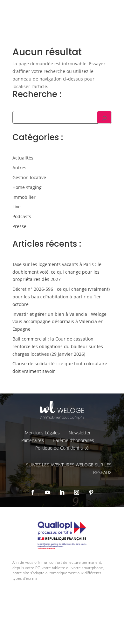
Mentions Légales (42, 433)
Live (16, 207)
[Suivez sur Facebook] (33, 492)
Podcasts (21, 216)
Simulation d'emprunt (44, 40)
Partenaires (32, 440)
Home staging (27, 187)
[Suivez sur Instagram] (77, 492)
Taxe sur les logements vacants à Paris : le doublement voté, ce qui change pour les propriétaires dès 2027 (56, 272)
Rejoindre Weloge (40, 57)
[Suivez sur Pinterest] (91, 492)
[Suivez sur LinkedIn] (62, 492)
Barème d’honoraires (73, 440)
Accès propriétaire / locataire (84, 74)
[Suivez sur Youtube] (47, 492)
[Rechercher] (104, 117)
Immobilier (24, 197)
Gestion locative (29, 177)
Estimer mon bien (94, 40)
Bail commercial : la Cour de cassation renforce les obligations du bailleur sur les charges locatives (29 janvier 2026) (57, 346)
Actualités (22, 158)
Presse (19, 226)
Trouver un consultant (89, 62)
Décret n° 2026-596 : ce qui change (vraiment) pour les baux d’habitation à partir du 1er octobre (61, 296)
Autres (19, 168)
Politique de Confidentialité (62, 448)
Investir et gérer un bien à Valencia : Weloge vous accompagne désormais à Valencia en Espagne (59, 321)
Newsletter (80, 433)
